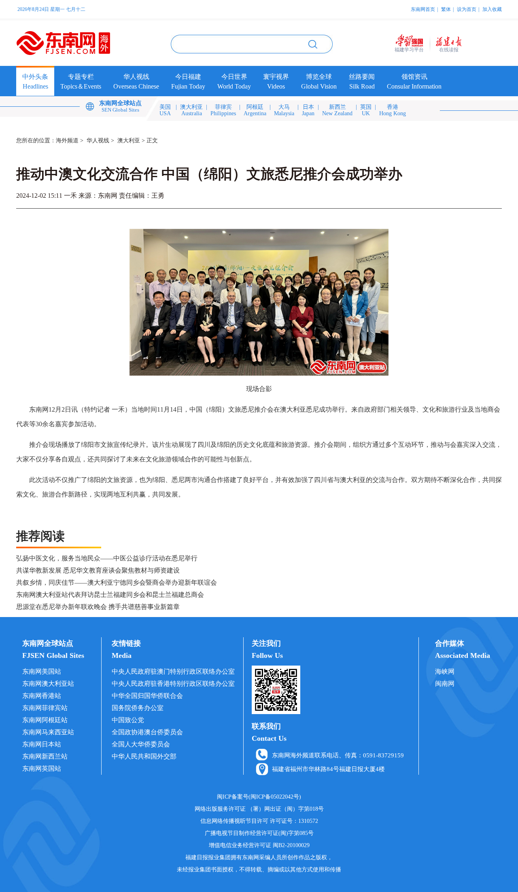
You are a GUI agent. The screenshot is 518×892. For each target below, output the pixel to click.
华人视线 (98, 140)
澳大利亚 (128, 140)
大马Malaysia (284, 110)
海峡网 (444, 671)
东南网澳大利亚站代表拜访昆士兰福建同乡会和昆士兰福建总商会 (110, 594)
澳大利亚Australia (191, 110)
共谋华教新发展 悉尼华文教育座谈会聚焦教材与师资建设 (98, 570)
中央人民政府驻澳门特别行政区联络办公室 (173, 671)
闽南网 (444, 683)
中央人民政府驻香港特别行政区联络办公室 (173, 683)
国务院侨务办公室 (137, 707)
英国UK (366, 110)
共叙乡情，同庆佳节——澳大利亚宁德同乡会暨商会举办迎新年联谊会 (116, 582)
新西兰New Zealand (337, 110)
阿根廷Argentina (255, 110)
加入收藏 (492, 9)
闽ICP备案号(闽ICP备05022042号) (259, 797)
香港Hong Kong (392, 110)
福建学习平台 (409, 50)
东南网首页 (423, 9)
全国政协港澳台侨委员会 (147, 732)
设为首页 (466, 9)
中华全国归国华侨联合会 (147, 695)
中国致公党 (128, 720)
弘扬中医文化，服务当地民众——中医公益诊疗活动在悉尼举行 (106, 558)
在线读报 (449, 50)
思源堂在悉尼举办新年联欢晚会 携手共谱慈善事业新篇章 (98, 606)
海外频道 (67, 140)
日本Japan (308, 110)
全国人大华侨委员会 (141, 744)
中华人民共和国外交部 (144, 756)
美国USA (165, 110)
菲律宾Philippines (223, 110)
